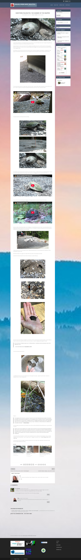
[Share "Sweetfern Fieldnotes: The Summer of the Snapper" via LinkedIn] (28, 464)
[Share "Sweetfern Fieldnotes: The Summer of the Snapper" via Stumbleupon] (30, 464)
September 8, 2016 (28, 346)
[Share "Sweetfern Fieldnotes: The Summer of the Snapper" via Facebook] (24, 464)
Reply (48, 494)
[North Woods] (65, 57)
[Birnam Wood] (65, 60)
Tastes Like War (58, 68)
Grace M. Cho (60, 69)
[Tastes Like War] (65, 69)
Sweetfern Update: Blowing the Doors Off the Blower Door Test (45, 454)
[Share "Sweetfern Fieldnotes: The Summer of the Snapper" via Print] (33, 464)
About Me (56, 5)
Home (51, 5)
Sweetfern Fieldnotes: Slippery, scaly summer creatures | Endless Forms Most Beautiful (24, 510)
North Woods (58, 56)
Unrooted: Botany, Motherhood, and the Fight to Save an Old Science (60, 64)
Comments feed (59, 547)
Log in (57, 542)
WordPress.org (58, 549)
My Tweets (58, 27)
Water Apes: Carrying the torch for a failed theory (63, 37)
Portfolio (68, 5)
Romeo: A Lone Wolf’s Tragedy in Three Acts (63, 33)
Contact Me (61, 5)
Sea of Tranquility (58, 51)
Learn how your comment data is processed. (29, 535)
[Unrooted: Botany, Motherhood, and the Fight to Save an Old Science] (65, 64)
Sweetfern (36, 14)
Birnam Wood (58, 59)
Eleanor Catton (60, 60)
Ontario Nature (26, 422)
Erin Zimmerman (60, 66)
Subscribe (58, 15)
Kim (26, 14)
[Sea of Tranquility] (65, 52)
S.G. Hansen (17, 488)
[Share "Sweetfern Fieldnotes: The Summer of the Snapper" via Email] (31, 464)
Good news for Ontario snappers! (18, 453)
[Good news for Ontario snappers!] (19, 449)
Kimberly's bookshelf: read (62, 48)
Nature (33, 14)
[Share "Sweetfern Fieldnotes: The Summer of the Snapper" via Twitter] (26, 464)
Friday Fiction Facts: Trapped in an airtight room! (63, 41)
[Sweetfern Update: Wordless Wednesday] (32, 449)
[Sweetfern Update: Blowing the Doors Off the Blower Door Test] (46, 449)
